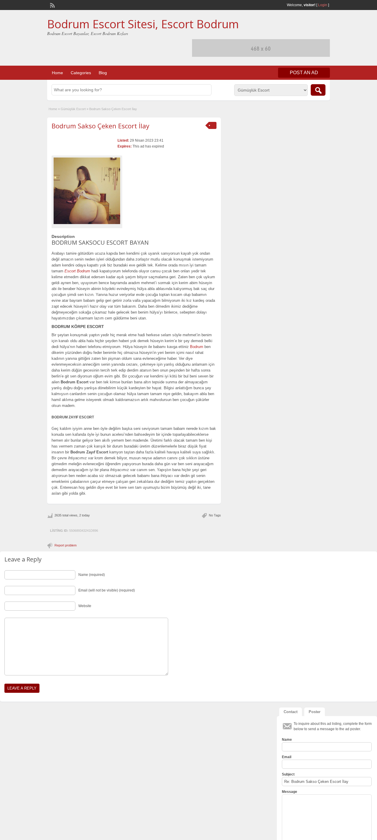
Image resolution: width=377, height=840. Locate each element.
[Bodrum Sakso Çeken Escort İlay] (87, 191)
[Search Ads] (318, 90)
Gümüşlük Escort (73, 109)
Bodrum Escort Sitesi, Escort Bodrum (143, 24)
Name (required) (91, 575)
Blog (103, 72)
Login (322, 5)
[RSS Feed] (51, 4)
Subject (288, 774)
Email (286, 757)
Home (57, 72)
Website (84, 606)
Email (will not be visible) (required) (106, 590)
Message (289, 792)
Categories (81, 72)
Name (287, 740)
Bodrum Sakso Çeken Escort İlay (100, 125)
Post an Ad (304, 72)
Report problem (65, 545)
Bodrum (196, 346)
